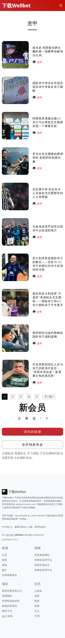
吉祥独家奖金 (32, 444)
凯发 (36, 601)
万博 (36, 616)
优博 (36, 606)
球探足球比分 (42, 565)
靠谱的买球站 (9, 606)
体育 (4, 560)
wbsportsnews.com (26, 504)
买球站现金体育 (11, 601)
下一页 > (49, 396)
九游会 (38, 591)
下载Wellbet (16, 5)
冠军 (36, 596)
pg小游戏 (7, 616)
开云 (36, 611)
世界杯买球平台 (43, 560)
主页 (4, 555)
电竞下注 (7, 611)
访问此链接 (32, 431)
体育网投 (7, 596)
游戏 (4, 565)
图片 (4, 570)
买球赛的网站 (42, 555)
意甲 (39, 62)
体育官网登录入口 (12, 591)
